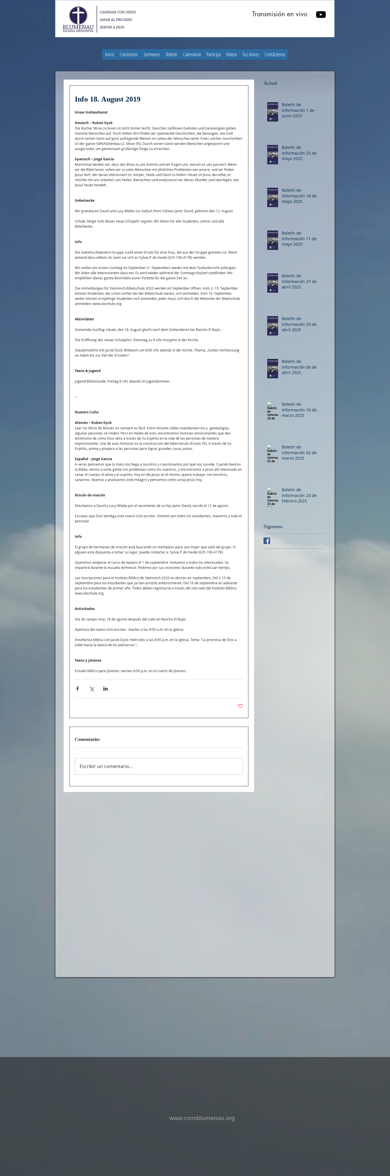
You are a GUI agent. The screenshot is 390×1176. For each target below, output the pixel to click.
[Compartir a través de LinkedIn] (105, 688)
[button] (129, 54)
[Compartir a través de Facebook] (77, 688)
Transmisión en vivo (279, 14)
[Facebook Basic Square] (267, 541)
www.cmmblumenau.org (202, 1118)
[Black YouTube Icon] (321, 15)
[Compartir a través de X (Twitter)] (91, 688)
